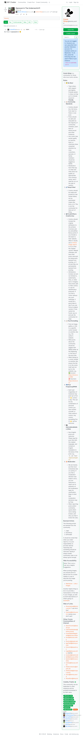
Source (6, 18)
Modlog (75, 709)
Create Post (31, 2)
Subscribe (71, 29)
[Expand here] (11, 10)
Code (66, 734)
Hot (6, 22)
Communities (22, 2)
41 (17, 14)
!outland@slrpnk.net (72, 655)
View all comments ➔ (10, 26)
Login (70, 2)
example (66, 600)
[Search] (67, 2)
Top (10, 22)
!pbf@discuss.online (72, 657)
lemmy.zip (18, 10)
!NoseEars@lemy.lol (72, 678)
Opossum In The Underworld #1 (28, 8)
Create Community (41, 2)
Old (29, 22)
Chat (35, 22)
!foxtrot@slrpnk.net (72, 641)
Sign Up (76, 2)
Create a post (70, 33)
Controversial (17, 22)
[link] (21, 14)
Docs (61, 734)
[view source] (26, 14)
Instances (56, 734)
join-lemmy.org (73, 734)
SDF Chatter (11, 2)
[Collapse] (5, 29)
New (25, 22)
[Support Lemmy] (49, 2)
